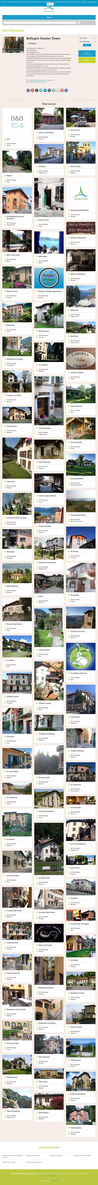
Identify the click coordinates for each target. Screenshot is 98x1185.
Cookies (52, 1176)
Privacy (45, 1176)
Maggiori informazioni (89, 2)
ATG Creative (54, 1181)
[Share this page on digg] (66, 90)
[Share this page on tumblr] (49, 90)
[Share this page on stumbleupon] (62, 90)
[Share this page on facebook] (28, 90)
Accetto (50, 4)
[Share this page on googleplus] (37, 90)
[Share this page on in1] (53, 90)
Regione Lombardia (32, 1155)
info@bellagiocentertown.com (38, 82)
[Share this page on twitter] (41, 90)
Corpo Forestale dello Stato (82, 1155)
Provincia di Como (56, 1155)
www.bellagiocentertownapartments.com (41, 80)
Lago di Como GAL (8, 1162)
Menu (49, 17)
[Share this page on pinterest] (32, 90)
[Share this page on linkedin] (45, 90)
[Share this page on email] (58, 90)
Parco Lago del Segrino (34, 1162)
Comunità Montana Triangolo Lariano (12, 1156)
